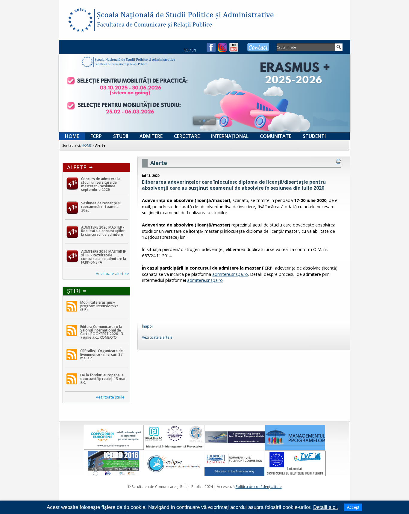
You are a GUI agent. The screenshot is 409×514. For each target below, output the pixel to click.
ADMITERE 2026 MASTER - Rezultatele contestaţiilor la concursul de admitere (103, 231)
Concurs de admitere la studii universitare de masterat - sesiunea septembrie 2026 (100, 184)
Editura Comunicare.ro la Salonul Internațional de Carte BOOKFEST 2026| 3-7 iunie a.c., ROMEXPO (102, 332)
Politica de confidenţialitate (259, 486)
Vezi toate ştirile (110, 397)
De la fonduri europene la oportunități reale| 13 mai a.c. (102, 378)
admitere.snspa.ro (230, 274)
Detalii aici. (325, 507)
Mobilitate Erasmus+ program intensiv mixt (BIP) (99, 306)
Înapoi (147, 326)
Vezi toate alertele (112, 273)
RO (186, 50)
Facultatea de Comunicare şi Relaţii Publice (80, 21)
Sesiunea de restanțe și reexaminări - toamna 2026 (101, 206)
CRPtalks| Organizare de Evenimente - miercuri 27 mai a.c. (101, 354)
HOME (87, 145)
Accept (353, 507)
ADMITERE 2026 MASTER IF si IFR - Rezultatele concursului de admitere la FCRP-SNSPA (103, 257)
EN (194, 50)
